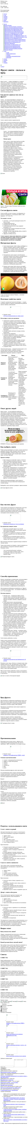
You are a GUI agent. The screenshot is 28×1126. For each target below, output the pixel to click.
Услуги (5, 14)
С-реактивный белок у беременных (9, 1090)
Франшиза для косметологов (13, 56)
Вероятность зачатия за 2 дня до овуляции (13, 524)
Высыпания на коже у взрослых (8, 1072)
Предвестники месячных (7, 1085)
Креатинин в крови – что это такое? (9, 1082)
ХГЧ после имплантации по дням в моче (13, 315)
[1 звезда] (3, 1001)
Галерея (5, 16)
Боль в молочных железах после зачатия (16, 1056)
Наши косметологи (11, 53)
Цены (4, 20)
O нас (4, 15)
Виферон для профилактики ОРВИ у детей (14, 755)
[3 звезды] (13, 1001)
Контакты (5, 21)
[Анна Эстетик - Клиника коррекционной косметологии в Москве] (1, 65)
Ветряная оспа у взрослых (7, 1080)
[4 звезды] (19, 1001)
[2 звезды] (8, 1001)
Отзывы (5, 17)
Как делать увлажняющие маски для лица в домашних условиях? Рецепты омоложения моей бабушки (14, 1099)
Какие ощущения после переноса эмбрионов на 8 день (14, 1035)
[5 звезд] (24, 1001)
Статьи (5, 19)
